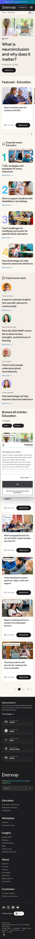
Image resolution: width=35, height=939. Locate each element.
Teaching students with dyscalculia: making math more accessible (15, 665)
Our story (5, 867)
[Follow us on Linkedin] (13, 907)
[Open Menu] (31, 7)
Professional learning (9, 807)
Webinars (5, 840)
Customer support (8, 893)
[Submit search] (30, 788)
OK (17, 484)
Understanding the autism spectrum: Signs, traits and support (16, 580)
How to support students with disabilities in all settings (17, 200)
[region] (17, 112)
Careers (5, 870)
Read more (10, 70)
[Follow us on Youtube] (17, 907)
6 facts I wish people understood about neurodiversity (12, 368)
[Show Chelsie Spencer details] (6, 389)
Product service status (10, 896)
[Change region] (30, 12)
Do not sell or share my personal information (18, 491)
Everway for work (8, 825)
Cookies (9, 932)
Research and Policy (9, 852)
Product (17, 426)
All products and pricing (10, 805)
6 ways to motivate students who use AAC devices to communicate (16, 303)
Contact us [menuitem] (23, 7)
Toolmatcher (6, 811)
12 (28, 689)
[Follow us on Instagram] (8, 907)
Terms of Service (14, 930)
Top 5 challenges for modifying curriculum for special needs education (15, 231)
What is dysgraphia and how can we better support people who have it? (17, 538)
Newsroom (6, 875)
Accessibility (16, 928)
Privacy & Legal (6, 928)
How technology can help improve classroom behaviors (17, 262)
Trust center (6, 881)
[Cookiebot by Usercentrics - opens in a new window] (25, 445)
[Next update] (31, 134)
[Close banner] (33, 2)
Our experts (6, 872)
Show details (24, 477)
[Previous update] (27, 134)
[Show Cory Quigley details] (6, 357)
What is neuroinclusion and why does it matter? (16, 52)
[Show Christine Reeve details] (6, 292)
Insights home (7, 837)
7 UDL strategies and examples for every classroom (12, 168)
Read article (24, 125)
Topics (5, 426)
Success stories (7, 843)
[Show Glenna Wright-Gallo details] (6, 323)
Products (5, 822)
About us (5, 864)
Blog (3, 846)
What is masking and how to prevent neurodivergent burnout (16, 623)
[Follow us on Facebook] (3, 907)
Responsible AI (7, 878)
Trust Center (7, 714)
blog (4, 12)
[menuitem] (4, 935)
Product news (7, 849)
